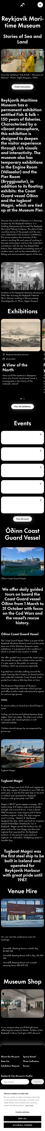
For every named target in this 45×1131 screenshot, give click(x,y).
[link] (10, 1056)
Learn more (29, 1105)
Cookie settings (23, 1112)
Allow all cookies (22, 1125)
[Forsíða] (22, 4)
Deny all (22, 1119)
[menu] (40, 4)
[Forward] (40, 434)
